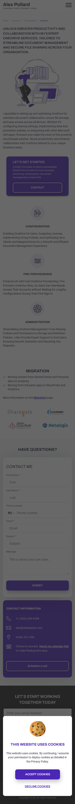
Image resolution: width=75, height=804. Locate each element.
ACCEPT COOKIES (37, 774)
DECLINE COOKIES (37, 786)
